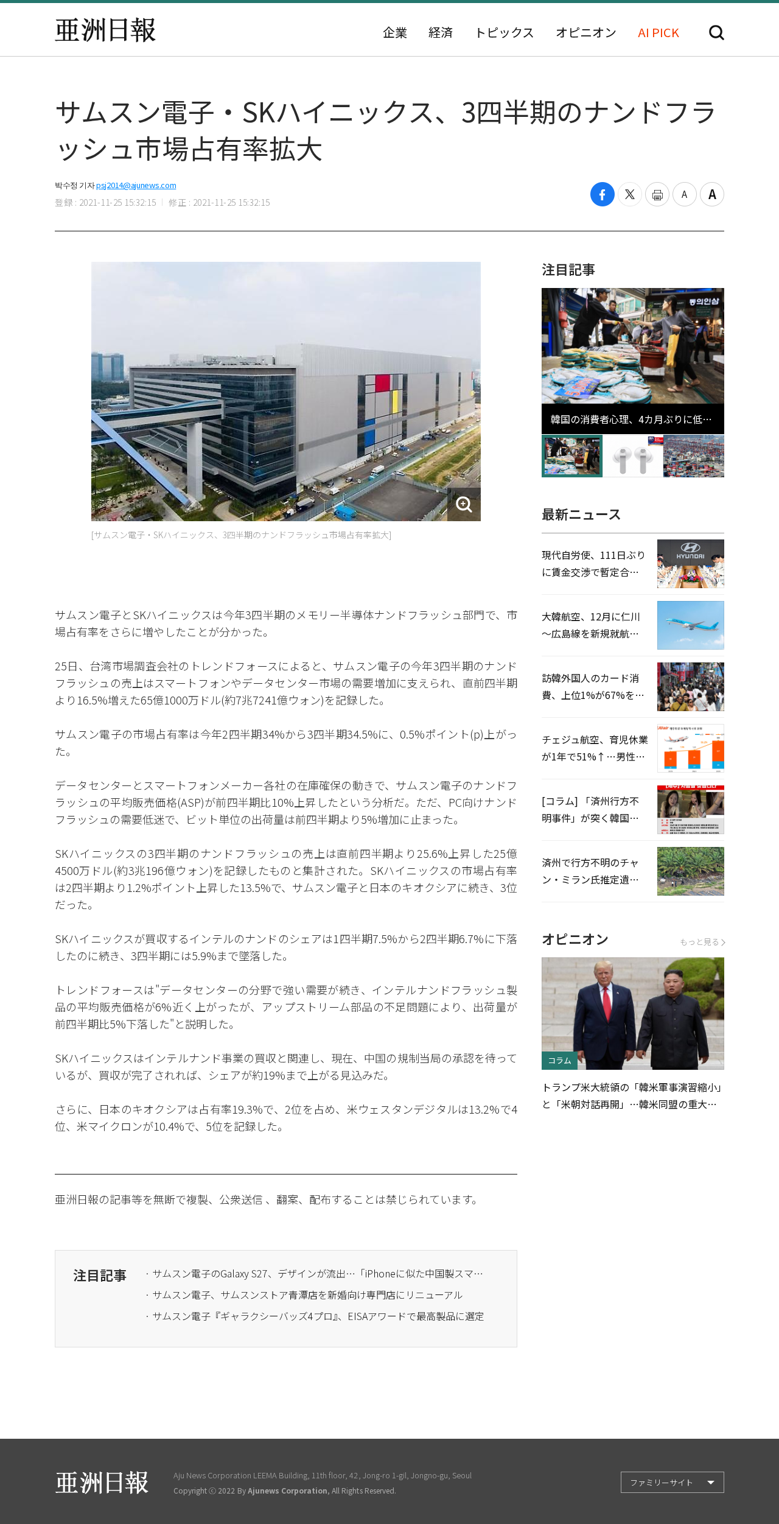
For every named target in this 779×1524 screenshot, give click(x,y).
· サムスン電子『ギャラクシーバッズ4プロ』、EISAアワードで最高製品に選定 (314, 1315)
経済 (440, 32)
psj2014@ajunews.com (136, 185)
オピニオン (586, 32)
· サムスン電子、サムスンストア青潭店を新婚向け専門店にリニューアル (304, 1294)
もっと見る (699, 942)
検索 (716, 32)
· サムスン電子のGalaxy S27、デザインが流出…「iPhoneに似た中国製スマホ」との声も (315, 1273)
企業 (395, 32)
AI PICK (658, 32)
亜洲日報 (105, 30)
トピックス (504, 32)
